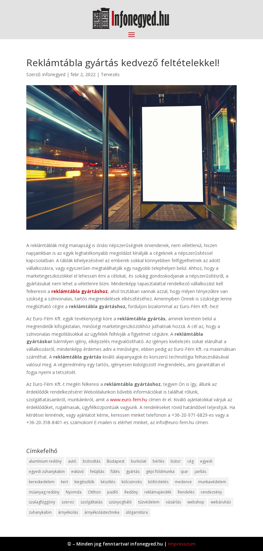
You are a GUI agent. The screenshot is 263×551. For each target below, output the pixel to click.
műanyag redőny (44, 492)
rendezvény (211, 492)
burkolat (138, 461)
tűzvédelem (148, 502)
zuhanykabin (40, 512)
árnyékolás (68, 512)
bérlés (158, 461)
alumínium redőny (45, 461)
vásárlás (173, 502)
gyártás (133, 471)
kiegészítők (84, 481)
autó (72, 461)
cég (190, 461)
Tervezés (110, 74)
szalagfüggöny (42, 502)
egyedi (206, 461)
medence (183, 481)
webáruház (221, 502)
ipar (184, 471)
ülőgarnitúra (137, 512)
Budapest (115, 461)
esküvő (77, 471)
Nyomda (73, 492)
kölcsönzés (132, 481)
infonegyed (53, 74)
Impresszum (182, 544)
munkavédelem (212, 481)
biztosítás (91, 461)
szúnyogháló (120, 502)
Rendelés (186, 492)
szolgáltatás (91, 502)
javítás (200, 471)
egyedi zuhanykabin (47, 471)
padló (112, 492)
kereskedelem (42, 481)
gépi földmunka (160, 471)
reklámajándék (157, 492)
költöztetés (158, 481)
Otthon (94, 492)
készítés (108, 481)
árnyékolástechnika (101, 512)
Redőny (131, 492)
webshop (195, 502)
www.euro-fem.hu (128, 399)
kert (64, 481)
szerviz (68, 502)
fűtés (115, 471)
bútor (176, 461)
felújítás (97, 471)
